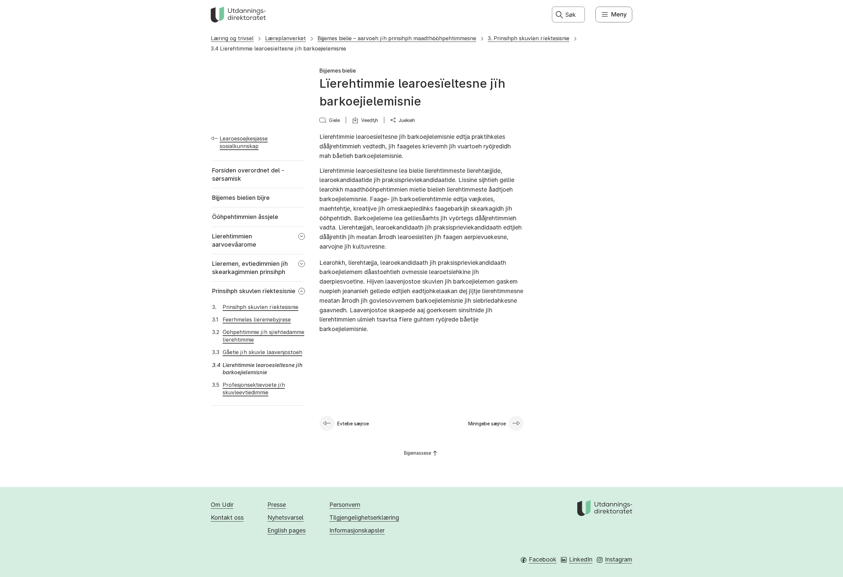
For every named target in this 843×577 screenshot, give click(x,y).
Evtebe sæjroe (353, 423)
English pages (286, 530)
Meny (619, 14)
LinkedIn (580, 559)
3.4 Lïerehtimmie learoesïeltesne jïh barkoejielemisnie (278, 48)
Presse (276, 504)
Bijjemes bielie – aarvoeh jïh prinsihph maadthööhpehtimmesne (396, 38)
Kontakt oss (227, 517)
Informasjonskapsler (357, 530)
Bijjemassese (417, 453)
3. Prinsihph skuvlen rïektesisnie (528, 38)
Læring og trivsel (232, 38)
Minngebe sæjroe (487, 423)
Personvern (344, 504)
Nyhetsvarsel (285, 517)
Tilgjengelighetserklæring (364, 517)
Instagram (618, 559)
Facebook (543, 559)
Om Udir (222, 504)
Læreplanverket (285, 38)
